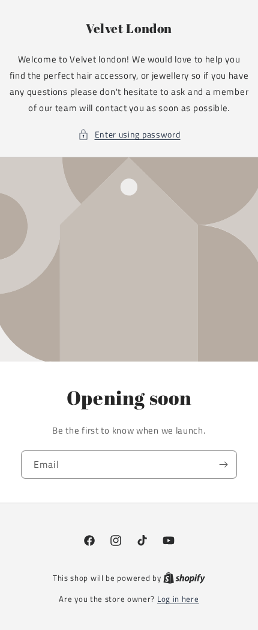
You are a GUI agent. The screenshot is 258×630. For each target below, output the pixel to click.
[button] (129, 134)
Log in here (178, 599)
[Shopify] (184, 578)
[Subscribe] (223, 464)
